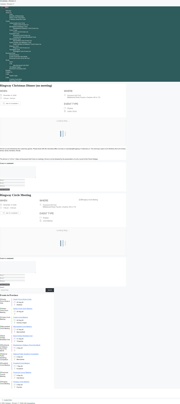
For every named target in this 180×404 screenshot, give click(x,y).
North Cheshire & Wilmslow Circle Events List (27, 44)
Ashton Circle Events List (20, 25)
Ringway (70, 108)
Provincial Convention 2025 (17, 69)
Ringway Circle (14, 46)
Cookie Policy (8, 400)
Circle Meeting (47, 221)
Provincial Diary (10, 53)
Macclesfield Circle (15, 39)
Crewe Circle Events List (20, 32)
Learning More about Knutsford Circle (24, 37)
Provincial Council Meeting (22, 372)
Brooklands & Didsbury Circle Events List (25, 28)
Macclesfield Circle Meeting (22, 326)
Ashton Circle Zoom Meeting (22, 308)
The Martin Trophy (15, 67)
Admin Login (13, 75)
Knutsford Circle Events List (21, 35)
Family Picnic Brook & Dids (22, 299)
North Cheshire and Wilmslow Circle (20, 42)
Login (7, 74)
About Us (8, 12)
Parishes (8, 70)
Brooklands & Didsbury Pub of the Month (26, 345)
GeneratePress (31, 403)
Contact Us (9, 72)
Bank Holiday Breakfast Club (23, 336)
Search (2, 287)
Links (7, 77)
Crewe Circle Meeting (20, 317)
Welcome (8, 11)
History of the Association (17, 17)
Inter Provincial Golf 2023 (21, 65)
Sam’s (11, 62)
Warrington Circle (14, 49)
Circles (8, 21)
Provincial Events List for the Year (19, 58)
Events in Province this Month (18, 56)
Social (7, 60)
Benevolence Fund (15, 81)
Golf (10, 63)
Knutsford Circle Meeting (21, 363)
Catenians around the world (17, 19)
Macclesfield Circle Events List (22, 40)
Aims (11, 14)
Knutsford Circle (14, 34)
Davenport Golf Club (74, 95)
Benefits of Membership (16, 16)
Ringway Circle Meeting (21, 382)
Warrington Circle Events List (22, 51)
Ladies (69, 111)
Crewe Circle (13, 30)
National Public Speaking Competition (26, 354)
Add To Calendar (11, 103)
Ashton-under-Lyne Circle (17, 23)
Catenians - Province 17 (7, 4)
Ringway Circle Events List (21, 48)
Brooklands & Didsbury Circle (18, 26)
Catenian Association (15, 79)
